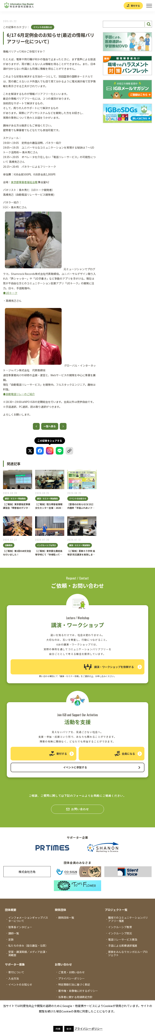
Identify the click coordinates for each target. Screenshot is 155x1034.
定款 (11, 939)
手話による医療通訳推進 (122, 945)
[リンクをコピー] (69, 451)
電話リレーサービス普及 (122, 939)
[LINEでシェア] (59, 451)
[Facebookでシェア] (40, 451)
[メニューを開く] (149, 5)
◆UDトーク (10, 293)
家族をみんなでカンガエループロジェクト (128, 953)
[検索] (148, 24)
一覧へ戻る (49, 426)
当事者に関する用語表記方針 (75, 997)
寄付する (135, 5)
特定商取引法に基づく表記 (74, 984)
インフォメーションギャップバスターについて (28, 919)
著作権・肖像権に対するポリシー (78, 991)
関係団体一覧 (66, 917)
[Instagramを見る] (49, 451)
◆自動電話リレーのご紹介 (19, 394)
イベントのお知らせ (42, 27)
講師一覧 (13, 933)
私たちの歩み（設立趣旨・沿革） (28, 945)
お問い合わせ (80, 809)
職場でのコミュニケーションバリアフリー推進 (128, 919)
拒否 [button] (69, 1029)
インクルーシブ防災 (120, 933)
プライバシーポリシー (71, 978)
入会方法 (13, 978)
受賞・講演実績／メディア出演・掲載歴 (28, 953)
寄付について (16, 972)
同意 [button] (58, 1029)
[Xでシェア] (30, 451)
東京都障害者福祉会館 (24, 182)
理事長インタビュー (20, 927)
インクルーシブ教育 (120, 927)
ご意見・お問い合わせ (71, 972)
